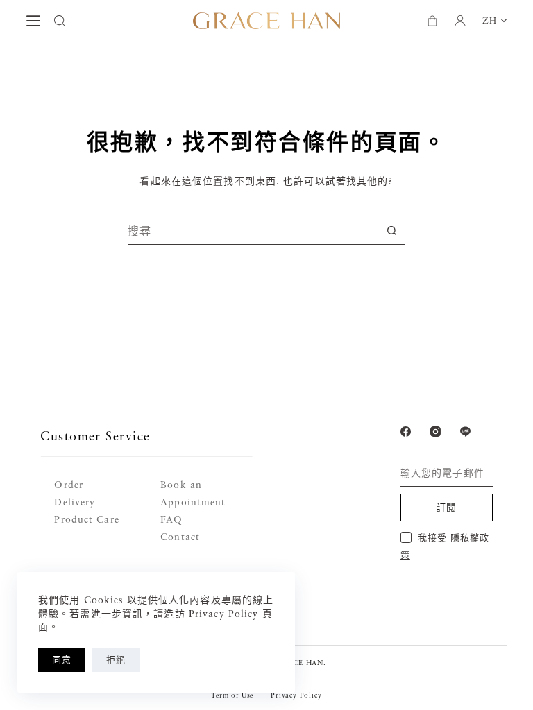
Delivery (74, 502)
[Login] (460, 20)
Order (68, 484)
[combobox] (253, 231)
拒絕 (116, 659)
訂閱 (446, 507)
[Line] (465, 431)
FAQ (171, 519)
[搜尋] (59, 20)
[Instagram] (435, 431)
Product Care (86, 519)
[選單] (33, 21)
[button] (494, 20)
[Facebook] (405, 431)
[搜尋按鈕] (391, 230)
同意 (61, 659)
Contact (180, 536)
